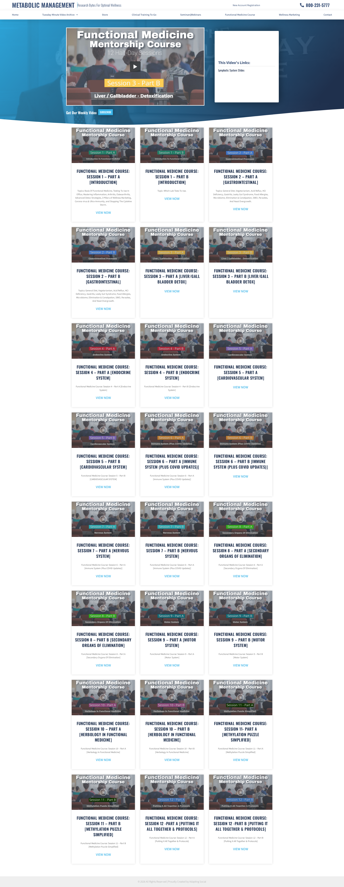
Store (105, 14)
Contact (328, 14)
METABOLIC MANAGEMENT (43, 4)
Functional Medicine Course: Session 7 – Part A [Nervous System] (103, 550)
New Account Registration (246, 5)
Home (15, 14)
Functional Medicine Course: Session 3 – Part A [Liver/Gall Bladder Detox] (172, 276)
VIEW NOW (103, 213)
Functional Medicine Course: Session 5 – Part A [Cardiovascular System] (240, 372)
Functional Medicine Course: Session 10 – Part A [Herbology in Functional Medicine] (103, 731)
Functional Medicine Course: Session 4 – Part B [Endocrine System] (172, 372)
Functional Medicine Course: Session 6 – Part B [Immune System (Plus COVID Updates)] (241, 461)
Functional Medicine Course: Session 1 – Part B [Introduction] (172, 176)
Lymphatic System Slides (231, 70)
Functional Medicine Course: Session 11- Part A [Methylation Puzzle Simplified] (240, 731)
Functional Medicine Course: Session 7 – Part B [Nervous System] (172, 550)
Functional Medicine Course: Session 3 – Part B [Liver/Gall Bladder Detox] (241, 276)
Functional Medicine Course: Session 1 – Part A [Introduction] (103, 176)
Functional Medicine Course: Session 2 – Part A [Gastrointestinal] (240, 176)
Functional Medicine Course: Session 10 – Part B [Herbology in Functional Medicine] (172, 731)
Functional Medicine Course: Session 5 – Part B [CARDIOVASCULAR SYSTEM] (103, 461)
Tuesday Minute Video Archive (58, 14)
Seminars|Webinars (190, 14)
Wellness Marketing (289, 14)
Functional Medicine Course (240, 14)
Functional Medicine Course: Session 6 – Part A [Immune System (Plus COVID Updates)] (172, 461)
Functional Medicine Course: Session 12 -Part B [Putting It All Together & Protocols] (241, 823)
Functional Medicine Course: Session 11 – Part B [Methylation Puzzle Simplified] (103, 826)
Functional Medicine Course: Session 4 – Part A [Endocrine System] (103, 372)
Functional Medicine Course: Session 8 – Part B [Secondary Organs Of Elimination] (103, 639)
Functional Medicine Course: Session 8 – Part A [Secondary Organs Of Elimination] (241, 550)
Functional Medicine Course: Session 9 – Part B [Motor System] (240, 639)
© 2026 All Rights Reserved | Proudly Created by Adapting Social (172, 881)
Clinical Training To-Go (144, 14)
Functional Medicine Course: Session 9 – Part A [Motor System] (172, 639)
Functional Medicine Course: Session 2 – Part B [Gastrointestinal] (103, 276)
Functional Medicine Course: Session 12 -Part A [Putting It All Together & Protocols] (172, 823)
